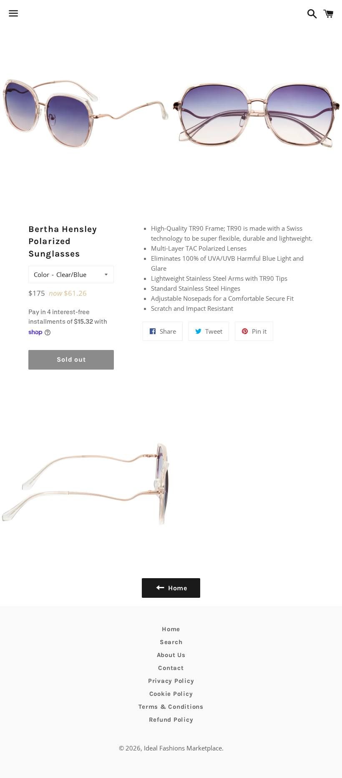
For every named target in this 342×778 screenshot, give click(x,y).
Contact (171, 668)
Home (171, 629)
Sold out (71, 359)
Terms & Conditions (171, 706)
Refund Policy (171, 719)
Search (171, 642)
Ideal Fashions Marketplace (183, 748)
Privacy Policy (171, 681)
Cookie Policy (171, 693)
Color (41, 274)
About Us (171, 655)
